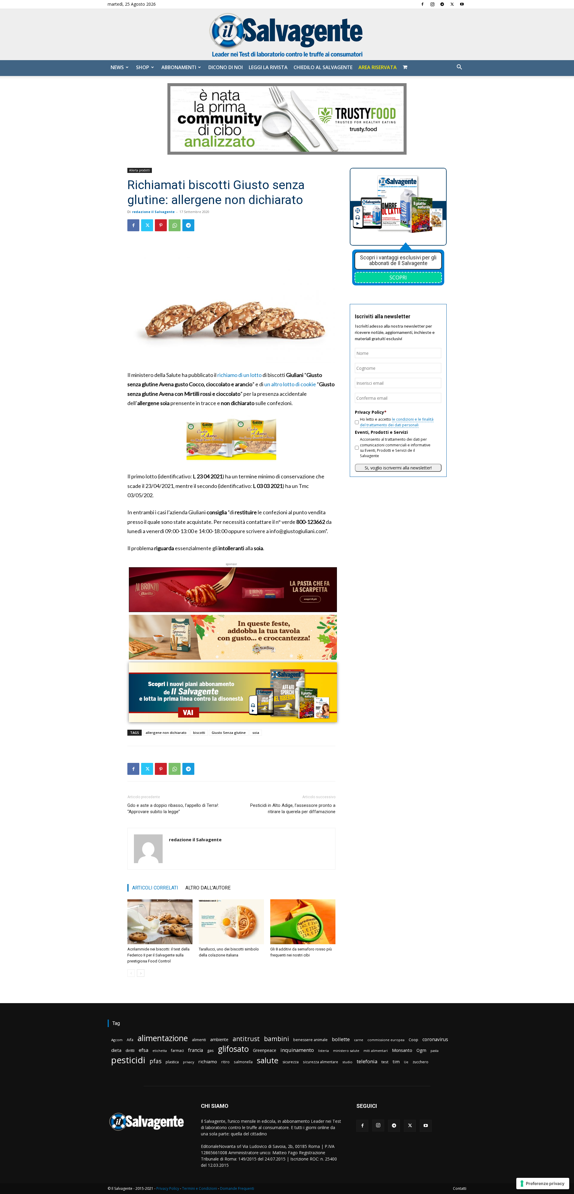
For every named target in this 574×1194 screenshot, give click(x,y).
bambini (276, 1038)
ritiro (225, 1061)
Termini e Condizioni (199, 1188)
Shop (142, 67)
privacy (188, 1062)
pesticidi (128, 1060)
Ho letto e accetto (396, 422)
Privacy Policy (167, 1188)
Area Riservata (377, 67)
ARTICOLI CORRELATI (155, 888)
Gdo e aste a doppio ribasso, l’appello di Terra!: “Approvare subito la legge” (173, 808)
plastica (172, 1061)
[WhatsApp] (175, 225)
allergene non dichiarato (166, 732)
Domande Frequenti (237, 1188)
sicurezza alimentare (320, 1061)
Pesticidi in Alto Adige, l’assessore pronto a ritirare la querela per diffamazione (292, 808)
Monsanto (402, 1050)
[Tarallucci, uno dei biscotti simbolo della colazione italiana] (231, 921)
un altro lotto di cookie (290, 384)
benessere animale (310, 1039)
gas (210, 1050)
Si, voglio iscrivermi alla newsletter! (398, 468)
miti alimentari (376, 1050)
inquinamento (297, 1050)
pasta (434, 1051)
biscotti (199, 732)
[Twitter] (452, 4)
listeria (323, 1050)
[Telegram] (442, 4)
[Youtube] (461, 4)
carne (358, 1040)
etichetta (159, 1050)
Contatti (459, 1188)
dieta (116, 1050)
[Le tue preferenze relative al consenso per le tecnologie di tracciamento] (542, 1183)
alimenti (199, 1039)
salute (267, 1060)
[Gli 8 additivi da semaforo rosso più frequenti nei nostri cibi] (302, 921)
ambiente (219, 1039)
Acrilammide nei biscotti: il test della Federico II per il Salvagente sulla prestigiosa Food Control (158, 955)
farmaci (177, 1050)
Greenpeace (264, 1050)
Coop (413, 1039)
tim (396, 1061)
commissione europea (385, 1040)
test (384, 1061)
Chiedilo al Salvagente (323, 67)
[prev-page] (131, 973)
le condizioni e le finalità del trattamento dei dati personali (396, 422)
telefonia (367, 1061)
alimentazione (163, 1038)
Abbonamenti (178, 67)
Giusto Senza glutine (229, 732)
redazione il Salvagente (153, 211)
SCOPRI (398, 277)
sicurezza (291, 1061)
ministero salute (346, 1050)
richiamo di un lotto (239, 375)
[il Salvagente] (287, 34)
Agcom (117, 1040)
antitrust (246, 1038)
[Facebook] (422, 4)
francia (195, 1050)
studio (347, 1062)
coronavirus (435, 1039)
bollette (341, 1039)
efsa (143, 1050)
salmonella (243, 1061)
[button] (459, 68)
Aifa (130, 1039)
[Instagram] (432, 4)
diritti (130, 1050)
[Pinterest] (161, 225)
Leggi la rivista (268, 67)
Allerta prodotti (139, 170)
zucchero (420, 1061)
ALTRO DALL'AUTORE (207, 888)
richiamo (207, 1061)
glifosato (233, 1049)
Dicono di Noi (225, 67)
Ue (406, 1062)
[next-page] (140, 973)
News (117, 67)
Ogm (421, 1050)
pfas (155, 1061)
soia (255, 732)
